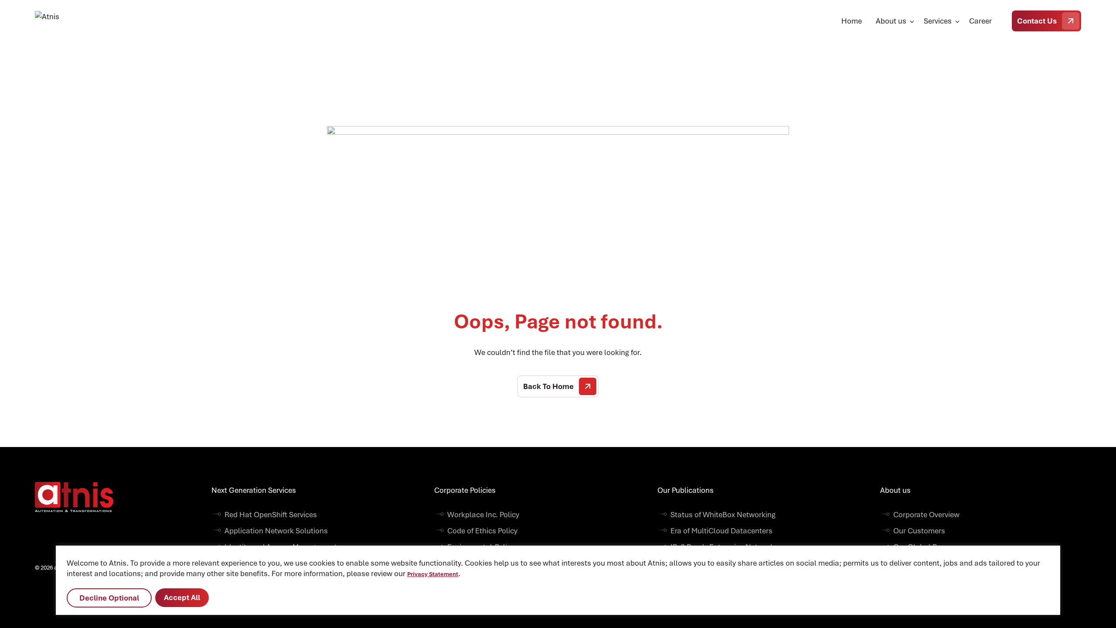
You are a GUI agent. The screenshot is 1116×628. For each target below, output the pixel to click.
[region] (558, 580)
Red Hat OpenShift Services (271, 514)
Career (980, 21)
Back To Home (548, 386)
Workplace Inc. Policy (483, 514)
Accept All (182, 597)
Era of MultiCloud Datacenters (721, 531)
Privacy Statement (432, 574)
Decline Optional (109, 598)
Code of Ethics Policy (482, 531)
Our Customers (919, 531)
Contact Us (1037, 21)
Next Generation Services (253, 490)
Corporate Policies (465, 490)
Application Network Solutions (276, 531)
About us (891, 21)
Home (851, 21)
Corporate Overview (926, 514)
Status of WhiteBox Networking (723, 514)
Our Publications (685, 490)
